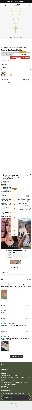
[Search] (5, 5)
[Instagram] (2, 387)
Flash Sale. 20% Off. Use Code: (16, 1)
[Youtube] (5, 387)
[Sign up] (28, 397)
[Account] (26, 5)
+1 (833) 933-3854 (16, 375)
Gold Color (4, 72)
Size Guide (26, 79)
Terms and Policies (16, 406)
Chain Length (4, 79)
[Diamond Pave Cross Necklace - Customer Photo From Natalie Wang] (18, 262)
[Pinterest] (8, 387)
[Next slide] (28, 250)
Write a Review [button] (16, 267)
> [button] (16, 356)
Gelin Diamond (18, 403)
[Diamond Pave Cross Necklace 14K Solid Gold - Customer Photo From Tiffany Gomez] (13, 262)
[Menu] (2, 5)
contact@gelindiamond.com (8, 384)
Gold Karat (4, 64)
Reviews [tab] (4, 272)
